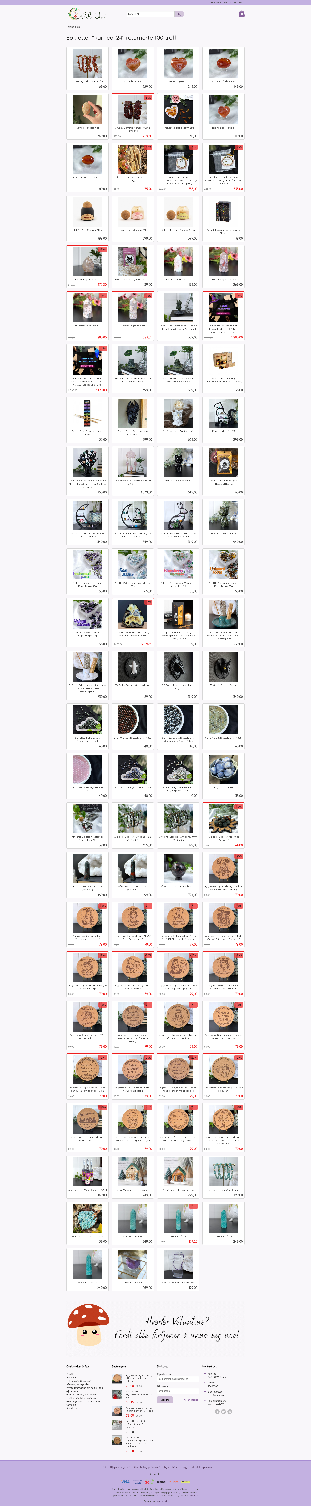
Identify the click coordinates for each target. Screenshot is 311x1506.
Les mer (194, 1495)
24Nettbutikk (161, 1501)
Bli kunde (71, 1377)
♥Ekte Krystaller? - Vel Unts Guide (83, 1401)
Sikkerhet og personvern (147, 1467)
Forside (70, 26)
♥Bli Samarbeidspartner (78, 1381)
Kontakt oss (72, 1408)
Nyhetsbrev (170, 1467)
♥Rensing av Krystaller (77, 1384)
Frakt (104, 1467)
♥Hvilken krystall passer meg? (81, 1398)
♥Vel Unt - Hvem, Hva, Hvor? (81, 1394)
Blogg (184, 1467)
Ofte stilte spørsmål (202, 1467)
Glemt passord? (191, 1399)
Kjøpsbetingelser (120, 1467)
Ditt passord (163, 1386)
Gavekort (71, 1404)
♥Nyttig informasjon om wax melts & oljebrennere (84, 1389)
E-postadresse (164, 1374)
